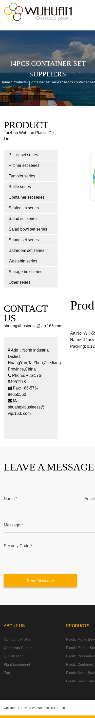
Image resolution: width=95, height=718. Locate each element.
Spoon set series (24, 240)
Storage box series (25, 272)
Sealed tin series (24, 208)
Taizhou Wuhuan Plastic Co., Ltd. (43, 708)
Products (19, 82)
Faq (7, 673)
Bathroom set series (26, 250)
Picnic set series (23, 155)
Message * (13, 525)
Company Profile (17, 639)
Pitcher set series (24, 165)
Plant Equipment (17, 664)
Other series (19, 282)
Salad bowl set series (28, 229)
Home (5, 82)
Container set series (45, 82)
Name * (10, 499)
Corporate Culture (18, 648)
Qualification (14, 656)
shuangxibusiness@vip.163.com (33, 326)
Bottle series (20, 186)
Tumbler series (22, 176)
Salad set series (23, 218)
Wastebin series (23, 261)
